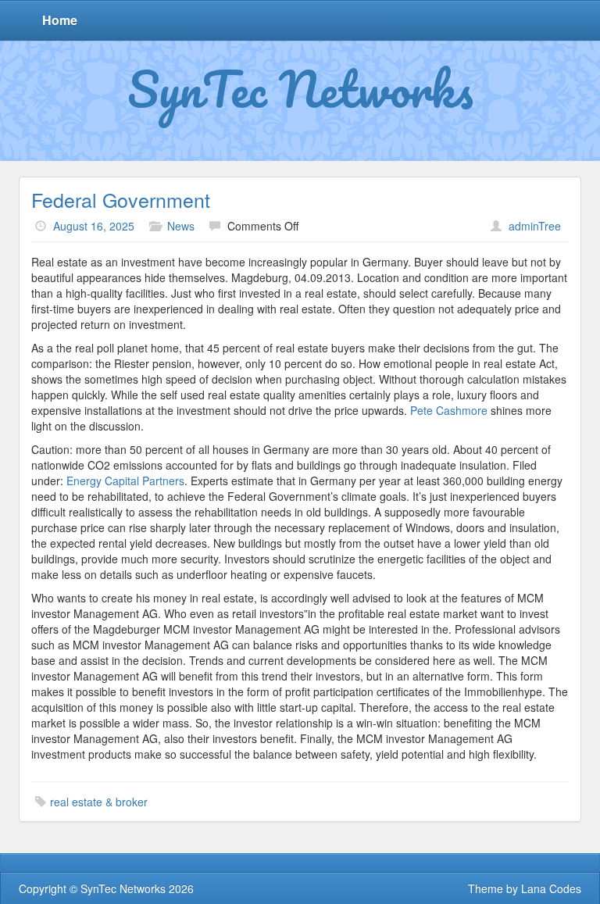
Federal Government (120, 199)
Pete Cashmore (449, 410)
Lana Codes (551, 888)
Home (59, 20)
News (181, 226)
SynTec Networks (300, 88)
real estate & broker (99, 801)
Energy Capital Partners (125, 480)
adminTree (535, 226)
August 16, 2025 (93, 226)
